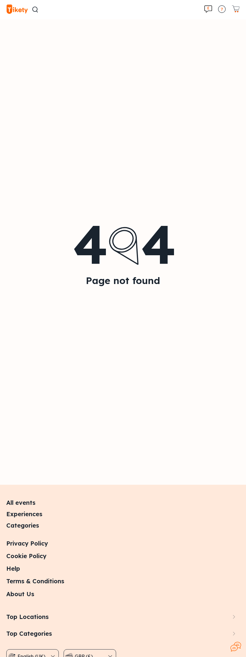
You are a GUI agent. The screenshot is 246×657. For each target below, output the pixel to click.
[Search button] (35, 9)
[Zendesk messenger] (236, 647)
